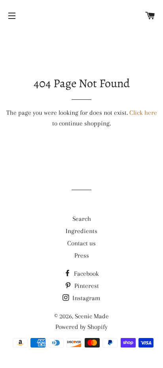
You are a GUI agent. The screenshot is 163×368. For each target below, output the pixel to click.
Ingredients (81, 231)
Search (81, 218)
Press (81, 255)
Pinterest (86, 286)
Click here (143, 112)
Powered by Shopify (81, 327)
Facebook (85, 273)
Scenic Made (92, 316)
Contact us (81, 243)
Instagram (85, 298)
